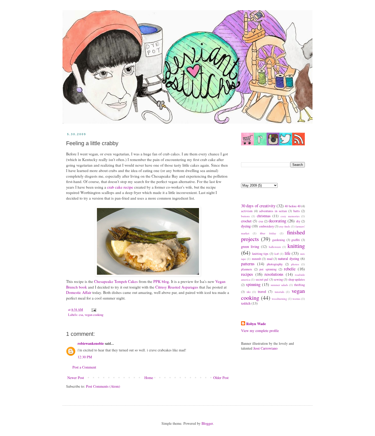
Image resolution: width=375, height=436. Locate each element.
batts (296, 211)
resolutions (274, 274)
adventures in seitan (273, 211)
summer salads (279, 285)
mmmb (256, 259)
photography (275, 264)
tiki (249, 292)
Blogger (207, 423)
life (287, 253)
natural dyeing (288, 258)
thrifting (299, 285)
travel (262, 291)
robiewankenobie (91, 343)
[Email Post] (93, 309)
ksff (276, 254)
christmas (263, 215)
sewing (278, 279)
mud (269, 259)
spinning (253, 284)
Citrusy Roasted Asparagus (176, 287)
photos (295, 264)
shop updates (296, 279)
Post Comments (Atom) (103, 386)
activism (247, 211)
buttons (245, 216)
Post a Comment (84, 367)
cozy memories (290, 216)
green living (250, 246)
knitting (296, 245)
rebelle (289, 269)
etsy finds (284, 226)
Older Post (221, 377)
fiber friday (268, 233)
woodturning (279, 299)
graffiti (295, 240)
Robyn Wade (256, 323)
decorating (277, 221)
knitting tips (260, 253)
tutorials (279, 292)
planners (246, 269)
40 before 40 (293, 206)
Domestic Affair (78, 292)
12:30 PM (85, 356)
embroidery (266, 226)
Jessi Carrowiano (265, 348)
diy (298, 221)
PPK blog (161, 281)
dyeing (246, 226)
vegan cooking (94, 315)
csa (81, 315)
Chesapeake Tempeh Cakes (116, 281)
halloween (275, 247)
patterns (248, 264)
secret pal (262, 279)
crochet (246, 221)
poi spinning (268, 269)
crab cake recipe (120, 187)
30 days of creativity (258, 206)
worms (296, 299)
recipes (247, 274)
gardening (278, 240)
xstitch (246, 303)
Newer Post (75, 377)
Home (148, 377)
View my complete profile (260, 330)
